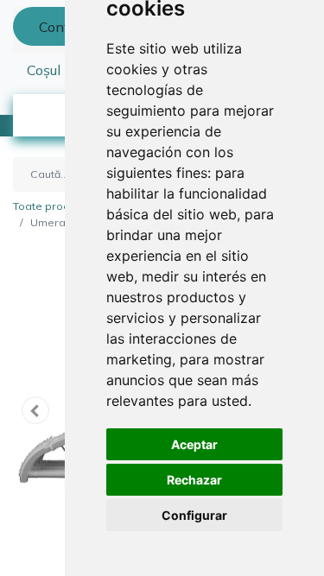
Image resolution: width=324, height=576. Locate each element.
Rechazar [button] (194, 479)
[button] (35, 410)
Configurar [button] (194, 515)
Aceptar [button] (194, 444)
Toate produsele (55, 205)
